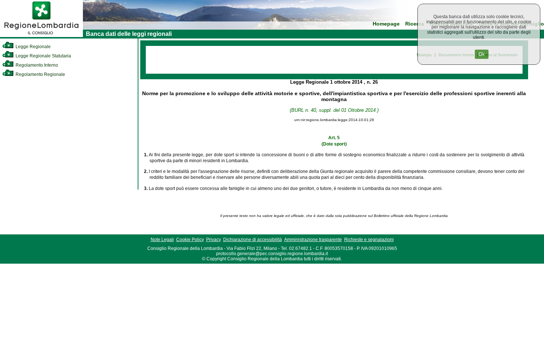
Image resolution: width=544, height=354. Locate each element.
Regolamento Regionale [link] (39, 74)
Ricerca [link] (414, 24)
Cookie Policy (190, 239)
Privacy (213, 239)
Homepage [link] (386, 24)
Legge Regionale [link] (32, 46)
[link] (41, 35)
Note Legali (162, 239)
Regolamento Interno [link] (36, 65)
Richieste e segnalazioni (369, 239)
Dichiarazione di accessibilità (252, 239)
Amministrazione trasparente (313, 239)
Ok (481, 54)
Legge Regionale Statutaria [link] (42, 56)
